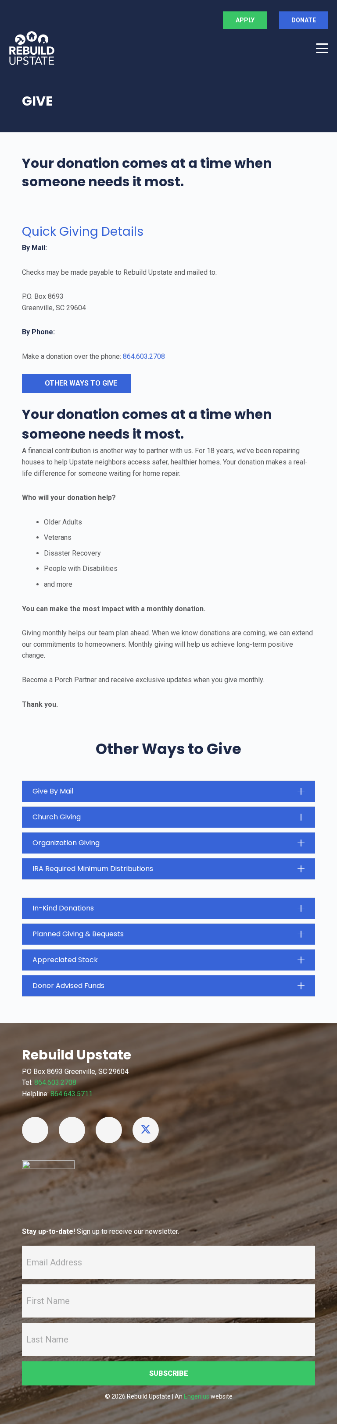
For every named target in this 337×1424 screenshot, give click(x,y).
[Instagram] (109, 1130)
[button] (322, 48)
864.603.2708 (144, 356)
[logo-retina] (32, 48)
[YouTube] (72, 1130)
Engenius (196, 1396)
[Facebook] (35, 1130)
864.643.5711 (71, 1094)
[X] (146, 1130)
